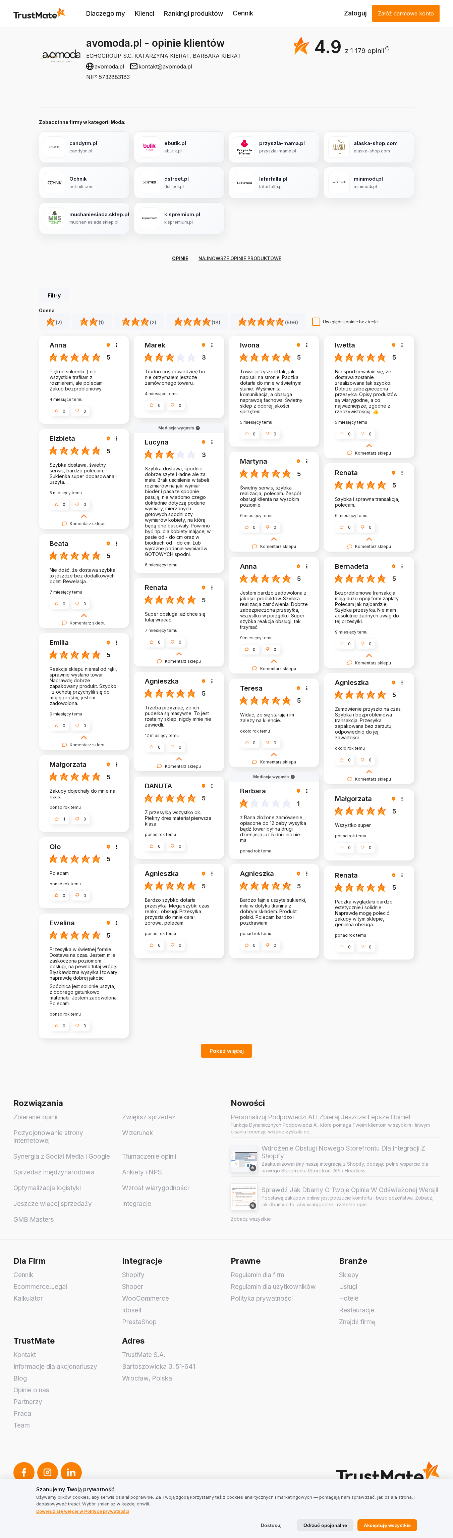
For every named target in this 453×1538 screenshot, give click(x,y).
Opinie (180, 258)
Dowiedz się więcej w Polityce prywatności (82, 1511)
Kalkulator (28, 1298)
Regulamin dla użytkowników (273, 1287)
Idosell (131, 1310)
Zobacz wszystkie (251, 1219)
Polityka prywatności (262, 1298)
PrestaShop (139, 1322)
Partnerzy (27, 1402)
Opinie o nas (31, 1390)
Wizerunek (137, 1133)
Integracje (136, 1204)
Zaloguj (355, 13)
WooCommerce (145, 1298)
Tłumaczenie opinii (149, 1156)
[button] (367, 50)
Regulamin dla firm (257, 1275)
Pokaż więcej (227, 1050)
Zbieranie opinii (35, 1117)
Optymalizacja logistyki (47, 1188)
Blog (20, 1378)
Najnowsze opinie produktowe (240, 258)
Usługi (348, 1287)
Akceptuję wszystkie (387, 1525)
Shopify (133, 1275)
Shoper (132, 1287)
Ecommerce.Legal (40, 1287)
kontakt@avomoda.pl (165, 66)
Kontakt (24, 1355)
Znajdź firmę (357, 1322)
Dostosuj (271, 1525)
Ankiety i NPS (142, 1172)
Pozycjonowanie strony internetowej (48, 1137)
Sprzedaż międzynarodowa (54, 1172)
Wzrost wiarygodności (155, 1188)
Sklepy (349, 1275)
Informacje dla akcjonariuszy (55, 1366)
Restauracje (356, 1310)
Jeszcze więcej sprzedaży (52, 1204)
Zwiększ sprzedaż (149, 1117)
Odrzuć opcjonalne (325, 1525)
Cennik (243, 13)
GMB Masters (33, 1219)
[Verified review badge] (109, 345)
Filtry (54, 295)
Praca (22, 1413)
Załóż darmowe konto (406, 13)
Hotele (348, 1298)
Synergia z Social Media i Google (61, 1156)
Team (21, 1425)
